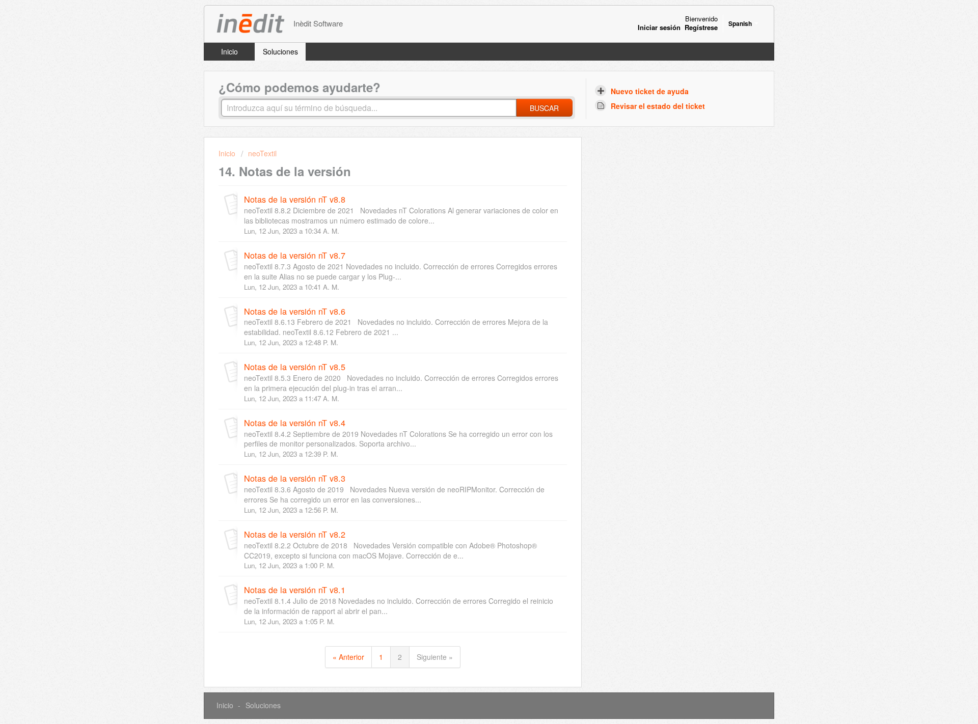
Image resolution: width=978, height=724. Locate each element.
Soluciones (280, 51)
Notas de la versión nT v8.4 (294, 422)
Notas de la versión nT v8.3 (294, 478)
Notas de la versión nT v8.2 (294, 534)
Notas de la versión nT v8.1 (294, 589)
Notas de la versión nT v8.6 (294, 311)
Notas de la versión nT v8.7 (294, 255)
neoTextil (262, 153)
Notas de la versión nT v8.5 (294, 366)
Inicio (229, 51)
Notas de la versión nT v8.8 (294, 199)
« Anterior (348, 657)
